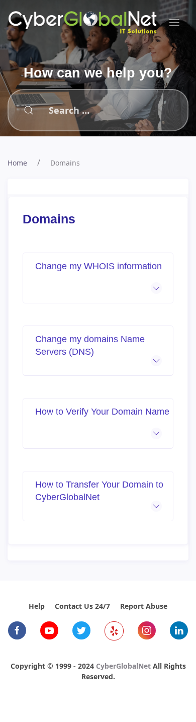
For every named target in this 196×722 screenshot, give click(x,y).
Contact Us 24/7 (82, 606)
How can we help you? (98, 73)
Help (37, 606)
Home (17, 163)
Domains (65, 163)
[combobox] (84, 110)
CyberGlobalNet (123, 666)
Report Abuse (143, 606)
